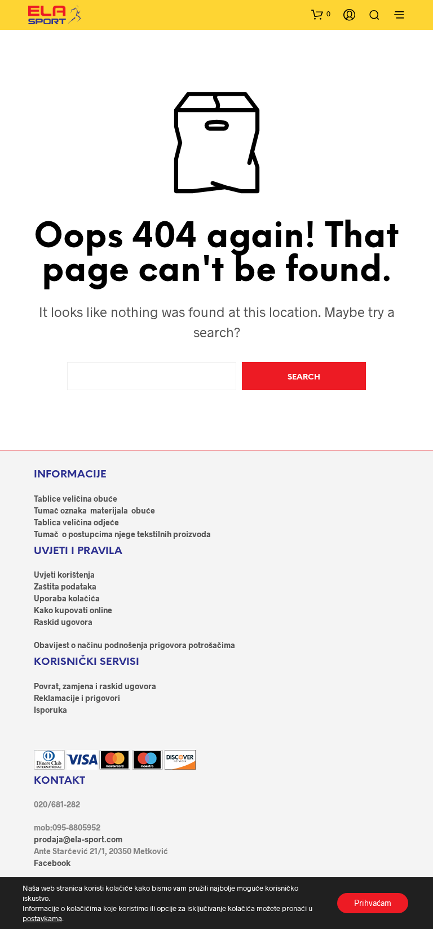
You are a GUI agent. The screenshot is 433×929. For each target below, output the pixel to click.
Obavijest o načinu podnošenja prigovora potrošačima (134, 645)
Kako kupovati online (73, 610)
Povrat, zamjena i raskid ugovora (95, 686)
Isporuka (50, 709)
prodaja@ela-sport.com (78, 839)
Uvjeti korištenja (64, 574)
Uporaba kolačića (67, 598)
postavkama (42, 918)
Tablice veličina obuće (75, 498)
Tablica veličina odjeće (76, 522)
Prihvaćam (372, 903)
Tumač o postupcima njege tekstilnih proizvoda (122, 534)
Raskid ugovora (63, 622)
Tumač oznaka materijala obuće (94, 510)
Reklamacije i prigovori (77, 698)
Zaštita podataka (65, 586)
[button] (320, 14)
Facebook (52, 863)
